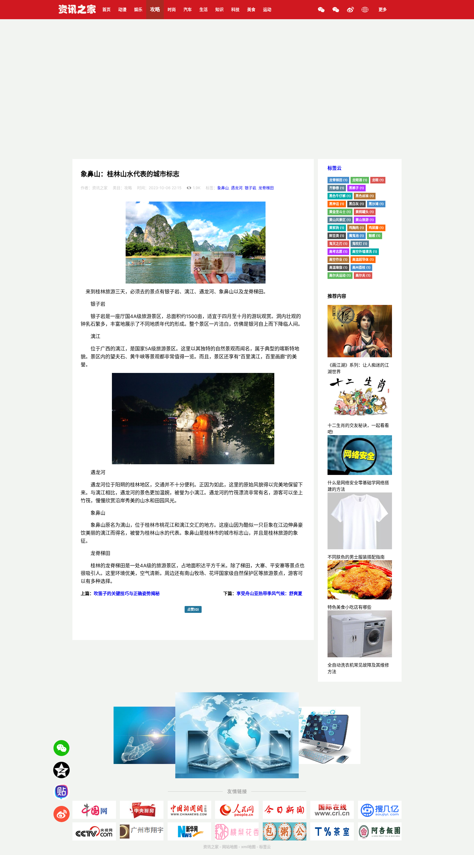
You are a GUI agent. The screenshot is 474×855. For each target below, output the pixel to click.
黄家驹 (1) (336, 228)
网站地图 (230, 846)
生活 (203, 9)
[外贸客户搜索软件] (380, 810)
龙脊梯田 (266, 187)
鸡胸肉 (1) (356, 228)
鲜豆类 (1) (336, 236)
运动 (267, 9)
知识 (219, 9)
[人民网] (237, 810)
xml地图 (248, 846)
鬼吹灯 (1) (359, 244)
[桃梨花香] (237, 831)
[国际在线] (332, 810)
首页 (106, 9)
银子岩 (250, 187)
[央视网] (94, 831)
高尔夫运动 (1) (340, 275)
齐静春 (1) (336, 188)
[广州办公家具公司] (141, 831)
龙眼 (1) (378, 180)
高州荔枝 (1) (361, 267)
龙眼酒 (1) (359, 180)
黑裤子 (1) (356, 188)
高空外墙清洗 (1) (364, 252)
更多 (383, 9)
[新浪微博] (350, 9)
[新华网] (189, 831)
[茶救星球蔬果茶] (332, 831)
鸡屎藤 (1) (376, 228)
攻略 (155, 9)
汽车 (188, 9)
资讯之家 (211, 846)
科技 (235, 9)
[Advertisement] (237, 118)
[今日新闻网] (284, 810)
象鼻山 (223, 187)
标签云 (335, 168)
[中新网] (189, 810)
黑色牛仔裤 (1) (340, 196)
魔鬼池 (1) (356, 236)
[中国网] (94, 810)
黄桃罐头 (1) (365, 212)
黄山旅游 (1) (365, 220)
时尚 (172, 9)
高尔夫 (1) (363, 275)
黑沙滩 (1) (376, 204)
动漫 (122, 9)
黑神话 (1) (336, 204)
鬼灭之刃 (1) (338, 244)
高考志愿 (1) (338, 252)
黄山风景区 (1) (340, 220)
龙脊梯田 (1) (338, 180)
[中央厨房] (141, 810)
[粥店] (284, 831)
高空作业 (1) (338, 259)
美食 (251, 9)
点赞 (193, 609)
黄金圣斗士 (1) (340, 212)
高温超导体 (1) (363, 259)
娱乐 (138, 9)
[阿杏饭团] (380, 831)
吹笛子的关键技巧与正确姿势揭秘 (127, 593)
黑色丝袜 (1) (365, 196)
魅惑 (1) (374, 236)
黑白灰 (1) (356, 204)
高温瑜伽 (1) (338, 267)
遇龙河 (236, 187)
